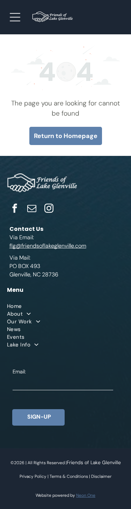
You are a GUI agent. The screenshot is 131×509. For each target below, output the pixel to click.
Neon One (85, 495)
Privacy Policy (33, 476)
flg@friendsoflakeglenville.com (47, 245)
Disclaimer (101, 476)
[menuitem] (65, 306)
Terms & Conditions (69, 476)
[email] (31, 209)
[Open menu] (15, 17)
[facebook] (14, 209)
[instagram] (49, 209)
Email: (19, 371)
